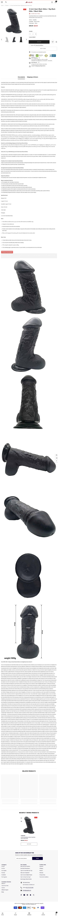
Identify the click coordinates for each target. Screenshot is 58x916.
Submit (37, 858)
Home (2, 5)
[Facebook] (21, 894)
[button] (1, 39)
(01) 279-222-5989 (29, 887)
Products (6, 5)
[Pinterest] (27, 894)
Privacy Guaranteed (7, 252)
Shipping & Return (32, 77)
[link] (52, 42)
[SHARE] (55, 42)
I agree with (33, 45)
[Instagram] (24, 894)
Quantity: (30, 31)
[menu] (2, 2)
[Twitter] (33, 894)
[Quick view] (21, 821)
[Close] (27, 905)
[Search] (6, 2)
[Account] (52, 2)
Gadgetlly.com (33, 904)
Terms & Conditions (39, 45)
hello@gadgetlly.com (27, 890)
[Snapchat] (30, 894)
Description (21, 77)
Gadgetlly (34, 19)
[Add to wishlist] (21, 818)
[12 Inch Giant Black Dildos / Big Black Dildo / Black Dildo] (29, 825)
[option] (14, 21)
